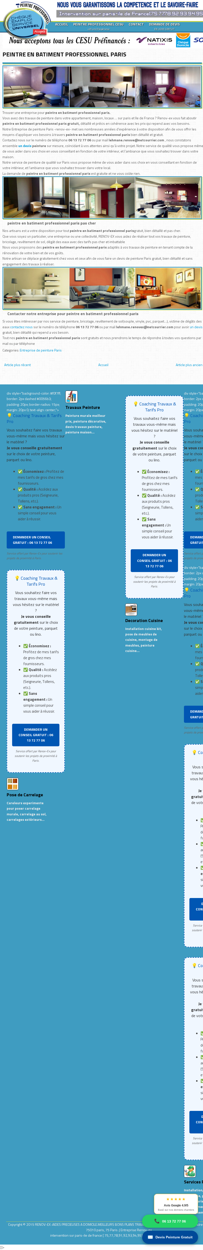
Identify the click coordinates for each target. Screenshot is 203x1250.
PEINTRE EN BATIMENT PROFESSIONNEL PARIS (64, 54)
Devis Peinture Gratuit (170, 1237)
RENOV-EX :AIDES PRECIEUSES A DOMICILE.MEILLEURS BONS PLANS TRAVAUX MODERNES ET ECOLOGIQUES (114, 1224)
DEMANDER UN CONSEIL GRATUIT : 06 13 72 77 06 (32, 539)
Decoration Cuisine (144, 620)
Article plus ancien (189, 364)
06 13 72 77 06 (170, 1221)
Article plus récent (17, 364)
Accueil (103, 364)
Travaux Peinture (82, 407)
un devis (25, 145)
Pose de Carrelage (25, 794)
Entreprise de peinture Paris (41, 350)
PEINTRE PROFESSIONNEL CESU (98, 26)
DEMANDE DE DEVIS (164, 26)
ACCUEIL (61, 24)
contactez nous (21, 326)
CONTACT (136, 24)
